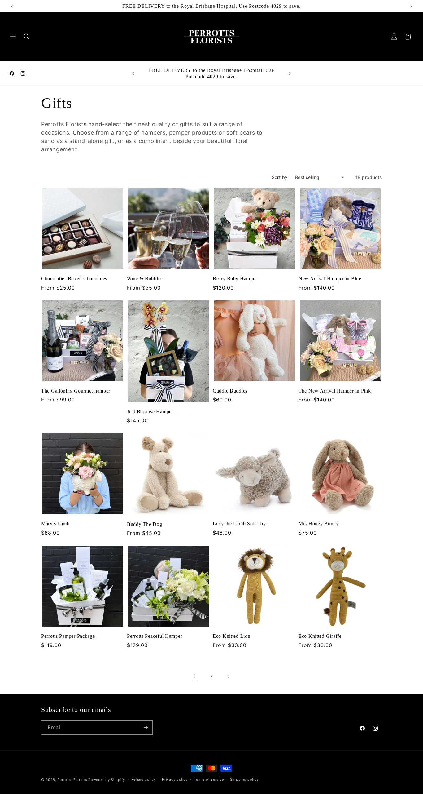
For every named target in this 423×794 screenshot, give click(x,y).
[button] (13, 36)
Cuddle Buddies (230, 390)
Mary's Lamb (55, 523)
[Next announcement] (411, 6)
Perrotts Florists (72, 780)
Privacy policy (175, 779)
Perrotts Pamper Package (68, 636)
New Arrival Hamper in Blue (330, 278)
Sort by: (280, 177)
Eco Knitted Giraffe (320, 636)
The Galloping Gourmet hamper (75, 390)
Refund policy (143, 779)
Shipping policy (244, 779)
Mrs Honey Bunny (319, 523)
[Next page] (228, 676)
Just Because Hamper (150, 411)
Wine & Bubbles (145, 278)
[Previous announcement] (12, 6)
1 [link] (195, 676)
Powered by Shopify (106, 780)
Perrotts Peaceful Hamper (154, 636)
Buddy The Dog (144, 524)
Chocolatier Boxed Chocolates (74, 278)
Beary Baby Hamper (235, 278)
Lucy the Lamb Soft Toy (239, 523)
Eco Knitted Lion (232, 636)
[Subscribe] (145, 727)
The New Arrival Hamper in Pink (335, 390)
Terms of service (209, 779)
